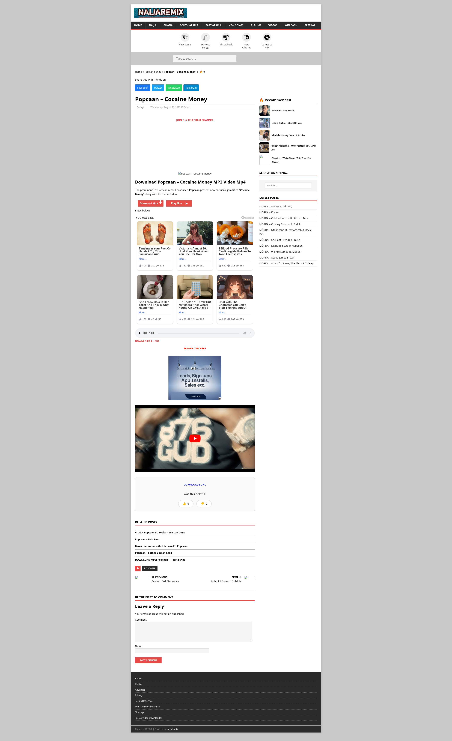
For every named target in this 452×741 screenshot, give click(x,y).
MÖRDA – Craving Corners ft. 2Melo (280, 224)
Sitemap (139, 712)
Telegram (191, 87)
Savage (140, 107)
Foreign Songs (153, 71)
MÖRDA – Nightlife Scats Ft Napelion (281, 245)
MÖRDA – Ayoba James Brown (277, 257)
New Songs (235, 25)
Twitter (158, 87)
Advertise (140, 689)
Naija (152, 25)
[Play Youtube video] (195, 438)
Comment (141, 619)
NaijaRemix (172, 729)
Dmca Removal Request (147, 706)
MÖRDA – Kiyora (269, 212)
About (138, 678)
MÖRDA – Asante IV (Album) (275, 206)
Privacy (139, 695)
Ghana (168, 25)
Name (138, 646)
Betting (310, 25)
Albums (256, 25)
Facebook (142, 87)
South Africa (189, 25)
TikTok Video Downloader (148, 717)
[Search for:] (288, 185)
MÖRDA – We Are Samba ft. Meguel (280, 251)
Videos (272, 25)
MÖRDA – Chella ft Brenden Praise (279, 240)
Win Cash (291, 25)
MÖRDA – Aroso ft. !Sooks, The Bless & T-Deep (286, 263)
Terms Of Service (144, 700)
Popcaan (149, 568)
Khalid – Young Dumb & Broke (288, 135)
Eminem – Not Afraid (283, 110)
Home (138, 25)
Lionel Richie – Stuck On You (287, 122)
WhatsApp (174, 87)
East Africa (213, 25)
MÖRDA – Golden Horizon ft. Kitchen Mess (284, 218)
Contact (139, 684)
